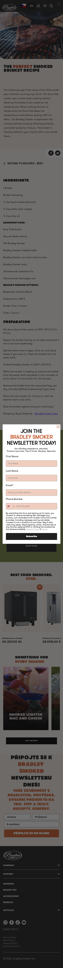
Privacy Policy (32, 529)
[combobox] (10, 506)
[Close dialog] (58, 426)
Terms (44, 529)
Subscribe (31, 536)
